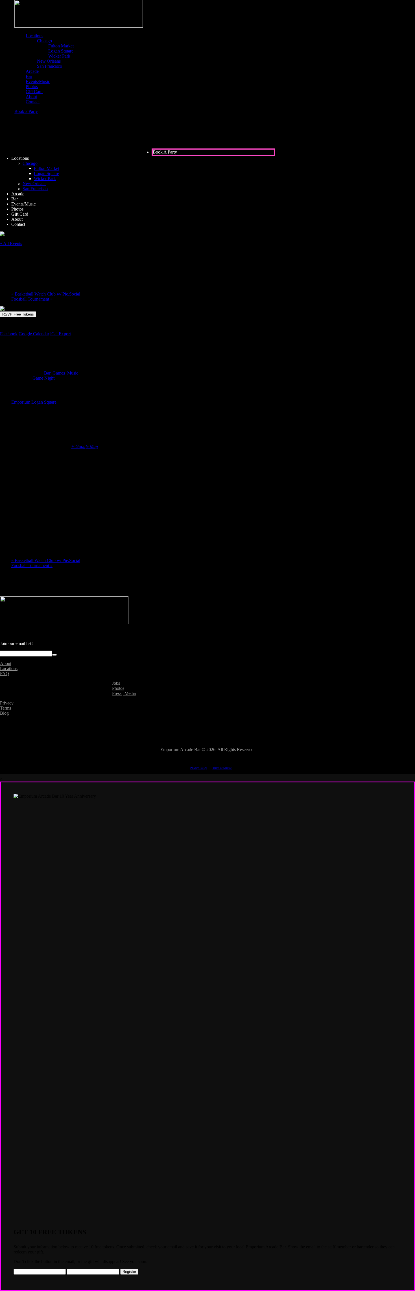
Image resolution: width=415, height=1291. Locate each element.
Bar (47, 373)
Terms (5, 708)
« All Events (11, 243)
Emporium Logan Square (33, 402)
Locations (9, 668)
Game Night (43, 378)
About (5, 663)
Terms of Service (222, 767)
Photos (118, 688)
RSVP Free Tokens (18, 314)
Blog (4, 713)
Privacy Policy (198, 767)
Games (59, 373)
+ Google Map (84, 446)
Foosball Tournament (32, 299)
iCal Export (60, 333)
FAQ (4, 673)
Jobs (116, 683)
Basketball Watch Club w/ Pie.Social (45, 294)
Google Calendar (34, 333)
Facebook (9, 333)
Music (72, 373)
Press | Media (124, 693)
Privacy (7, 703)
